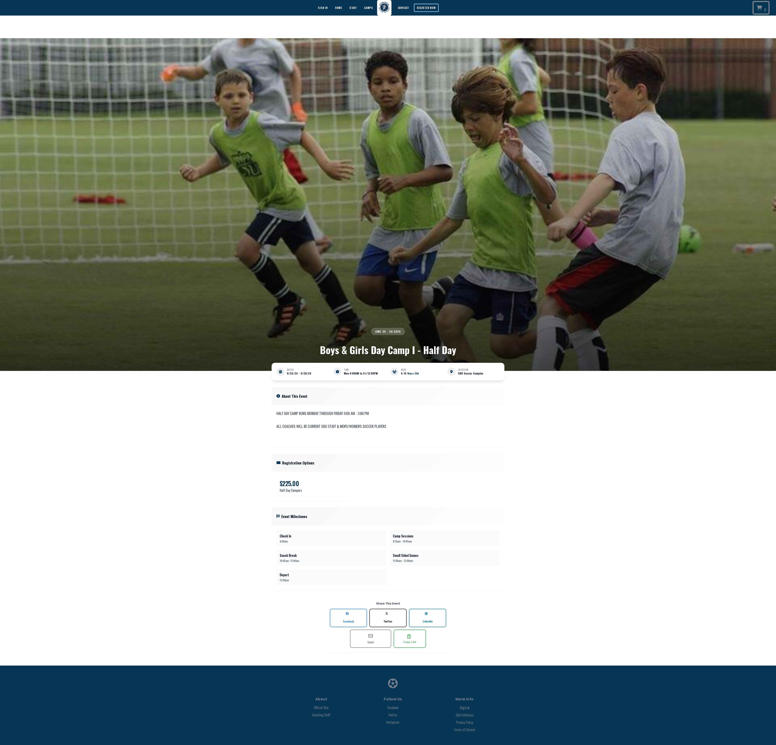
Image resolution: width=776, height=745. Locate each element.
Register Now (426, 8)
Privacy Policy (464, 722)
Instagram (392, 722)
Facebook (392, 707)
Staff (353, 8)
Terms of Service (464, 729)
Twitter (392, 714)
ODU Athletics (464, 715)
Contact (403, 8)
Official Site (321, 707)
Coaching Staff (321, 714)
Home (338, 8)
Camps (368, 8)
